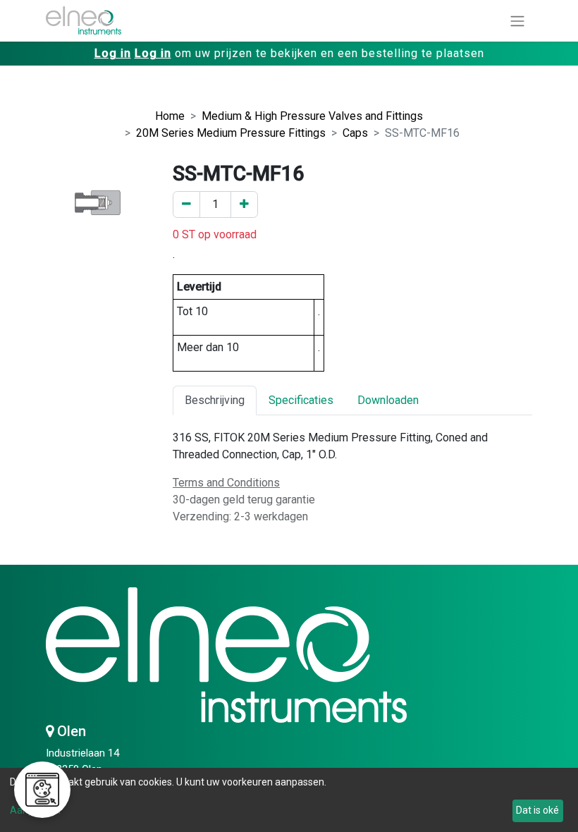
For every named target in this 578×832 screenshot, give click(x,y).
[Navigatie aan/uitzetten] (517, 21)
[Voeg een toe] (244, 204)
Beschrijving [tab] (215, 400)
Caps (355, 133)
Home (170, 116)
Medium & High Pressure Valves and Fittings (312, 116)
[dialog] (289, 800)
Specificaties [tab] (301, 400)
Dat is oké (537, 810)
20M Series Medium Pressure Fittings (231, 133)
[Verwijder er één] (186, 204)
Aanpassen (35, 810)
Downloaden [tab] (388, 400)
